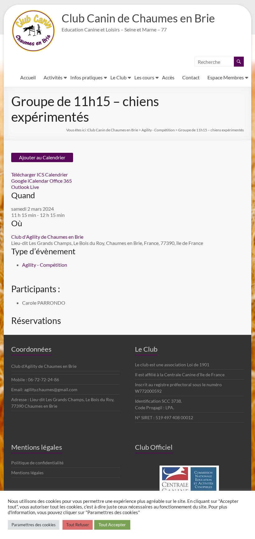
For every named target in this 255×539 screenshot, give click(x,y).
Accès (168, 77)
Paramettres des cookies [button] (34, 524)
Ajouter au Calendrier (42, 157)
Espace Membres (225, 77)
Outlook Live (25, 187)
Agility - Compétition (44, 265)
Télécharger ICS (27, 174)
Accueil (28, 77)
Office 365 (60, 181)
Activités (53, 77)
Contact (191, 77)
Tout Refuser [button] (77, 524)
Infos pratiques (86, 77)
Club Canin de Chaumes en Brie (138, 18)
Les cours (144, 77)
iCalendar (38, 181)
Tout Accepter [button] (112, 524)
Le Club (118, 77)
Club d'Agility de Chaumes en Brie (47, 237)
